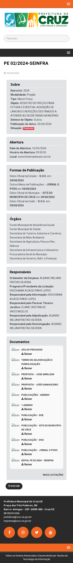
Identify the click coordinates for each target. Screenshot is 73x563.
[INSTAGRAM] (23, 532)
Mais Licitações (53, 474)
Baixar (28, 353)
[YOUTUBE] (50, 532)
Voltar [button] (15, 486)
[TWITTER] (36, 532)
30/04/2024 (13, 73)
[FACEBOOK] (9, 532)
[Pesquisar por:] (36, 38)
